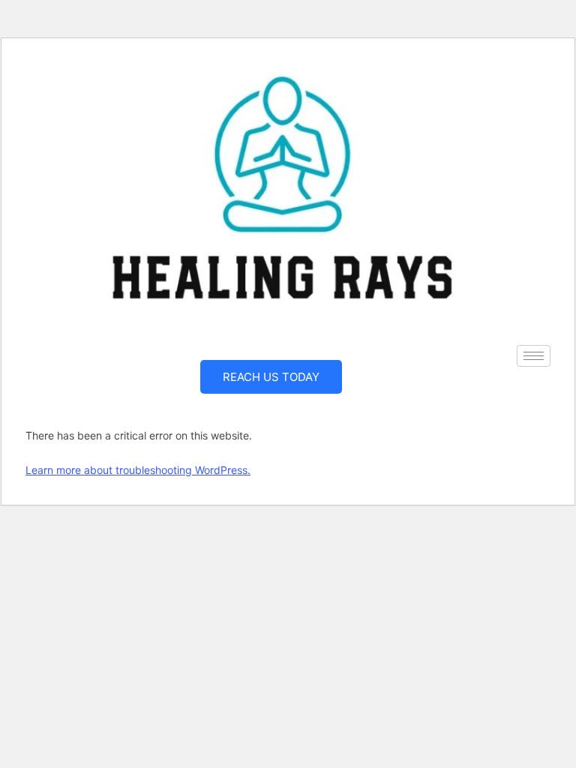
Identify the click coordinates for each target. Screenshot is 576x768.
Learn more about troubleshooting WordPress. (138, 470)
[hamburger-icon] (533, 356)
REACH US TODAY (271, 377)
